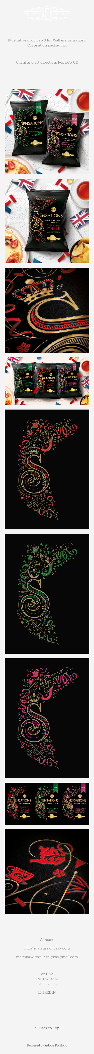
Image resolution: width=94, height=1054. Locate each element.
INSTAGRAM (47, 979)
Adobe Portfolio (56, 1045)
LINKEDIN (47, 992)
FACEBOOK (47, 984)
